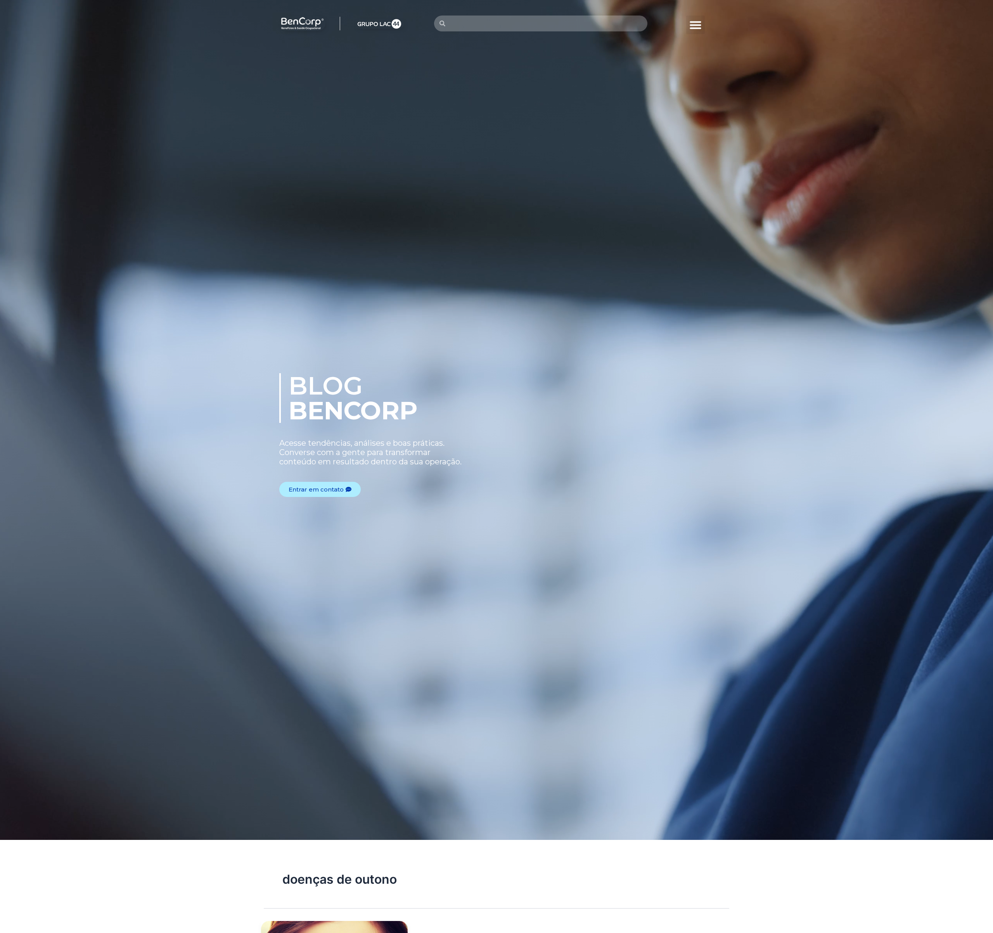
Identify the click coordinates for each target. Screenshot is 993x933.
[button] (695, 25)
